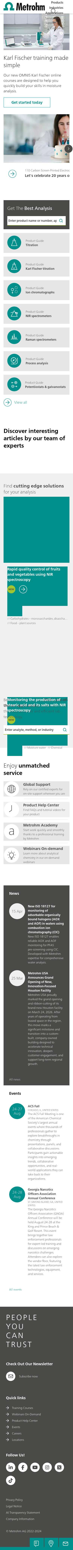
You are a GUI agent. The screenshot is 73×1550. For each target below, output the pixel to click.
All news (14, 1079)
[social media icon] (10, 1467)
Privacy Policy (14, 1499)
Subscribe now (28, 1376)
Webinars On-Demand (26, 1414)
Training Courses (22, 1408)
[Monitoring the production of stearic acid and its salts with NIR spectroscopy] (36, 660)
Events (16, 1427)
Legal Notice (14, 1506)
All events (15, 1289)
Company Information (20, 1518)
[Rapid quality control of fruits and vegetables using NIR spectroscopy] (36, 530)
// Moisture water (35, 748)
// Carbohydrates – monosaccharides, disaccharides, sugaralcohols (37, 619)
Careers (16, 1433)
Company (56, 28)
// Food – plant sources (21, 623)
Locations (18, 1439)
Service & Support (51, 20)
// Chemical (55, 748)
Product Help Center (24, 1420)
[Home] (24, 9)
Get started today (26, 102)
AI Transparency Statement (23, 1512)
